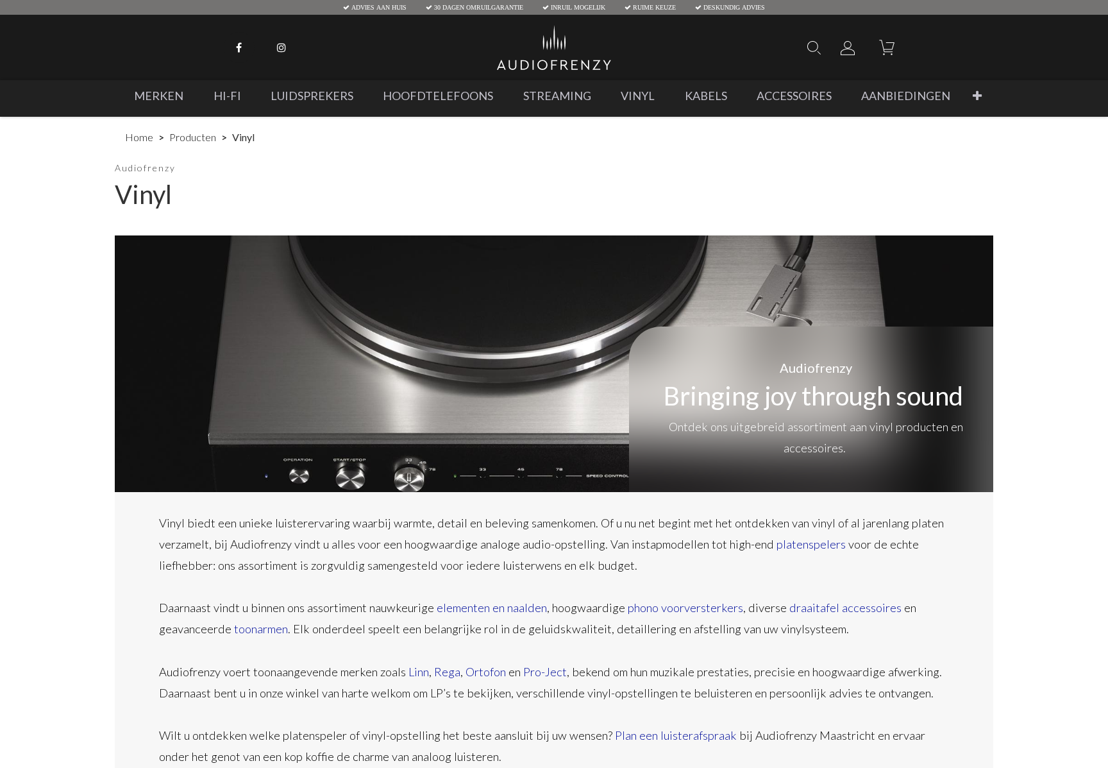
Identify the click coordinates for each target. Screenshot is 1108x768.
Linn (418, 672)
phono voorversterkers (685, 608)
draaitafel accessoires (845, 608)
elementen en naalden (492, 608)
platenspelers (811, 544)
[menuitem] (158, 96)
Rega (447, 672)
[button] (977, 96)
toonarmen (261, 629)
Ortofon (486, 672)
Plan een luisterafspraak (676, 735)
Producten (192, 137)
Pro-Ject (545, 672)
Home (139, 137)
